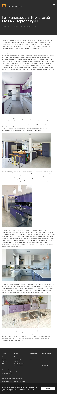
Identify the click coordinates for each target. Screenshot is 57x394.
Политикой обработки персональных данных (13, 391)
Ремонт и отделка (19, 365)
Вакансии (4, 361)
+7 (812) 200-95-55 (7, 373)
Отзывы (4, 359)
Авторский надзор (19, 363)
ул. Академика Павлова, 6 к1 (9, 372)
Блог (3, 363)
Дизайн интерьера (19, 356)
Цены (31, 359)
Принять (47, 388)
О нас (3, 356)
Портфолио (33, 356)
